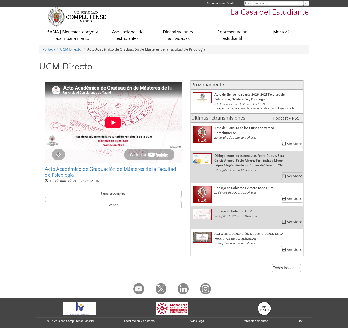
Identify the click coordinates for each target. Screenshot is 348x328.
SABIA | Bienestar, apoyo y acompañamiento (72, 35)
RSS (300, 321)
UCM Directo (70, 49)
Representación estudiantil (232, 35)
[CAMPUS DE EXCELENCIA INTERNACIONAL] (172, 308)
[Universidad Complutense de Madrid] (77, 16)
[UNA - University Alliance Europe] (264, 308)
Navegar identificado (220, 3)
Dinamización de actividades (179, 35)
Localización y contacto (139, 321)
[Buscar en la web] (306, 3)
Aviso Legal (197, 321)
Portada (49, 49)
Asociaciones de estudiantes (127, 35)
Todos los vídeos (286, 268)
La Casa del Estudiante (270, 12)
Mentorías (282, 32)
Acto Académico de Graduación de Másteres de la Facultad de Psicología (110, 172)
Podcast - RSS (286, 118)
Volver (113, 205)
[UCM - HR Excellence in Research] (79, 308)
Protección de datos (255, 321)
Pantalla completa (113, 194)
